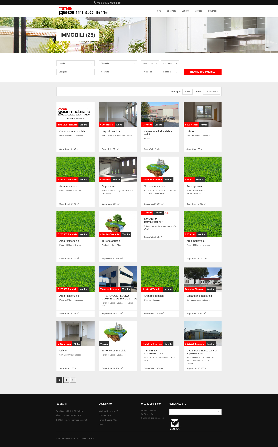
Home (158, 11)
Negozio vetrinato (112, 131)
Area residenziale (69, 240)
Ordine (198, 91)
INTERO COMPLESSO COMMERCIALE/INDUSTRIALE (120, 297)
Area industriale (68, 186)
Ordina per (175, 91)
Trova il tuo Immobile (202, 72)
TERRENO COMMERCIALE (153, 352)
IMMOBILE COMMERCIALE (153, 221)
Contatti (212, 11)
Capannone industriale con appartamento (201, 352)
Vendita (185, 11)
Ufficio (190, 131)
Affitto (198, 11)
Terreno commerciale (114, 350)
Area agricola (194, 186)
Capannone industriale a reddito (158, 133)
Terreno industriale (154, 186)
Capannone (108, 186)
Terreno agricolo (111, 240)
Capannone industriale (72, 131)
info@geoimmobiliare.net (75, 420)
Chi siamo (171, 11)
